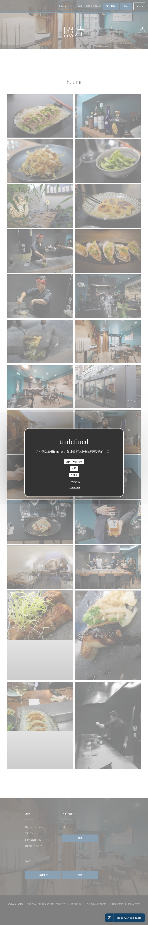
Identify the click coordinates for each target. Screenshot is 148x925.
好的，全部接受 (74, 461)
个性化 (74, 475)
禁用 (74, 468)
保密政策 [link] (75, 482)
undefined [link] (75, 487)
